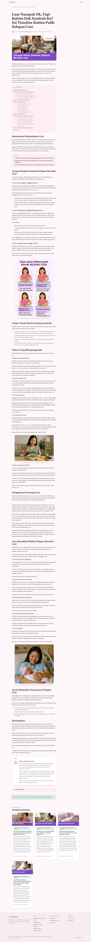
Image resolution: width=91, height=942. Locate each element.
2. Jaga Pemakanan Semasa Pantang (25, 120)
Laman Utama (14, 7)
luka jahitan (45, 398)
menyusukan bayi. (34, 190)
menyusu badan (27, 562)
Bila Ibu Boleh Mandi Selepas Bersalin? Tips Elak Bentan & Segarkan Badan (34, 165)
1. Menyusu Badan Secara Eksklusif (25, 118)
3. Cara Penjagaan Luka (22, 108)
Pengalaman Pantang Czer (19, 114)
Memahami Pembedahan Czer (20, 90)
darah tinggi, (19, 368)
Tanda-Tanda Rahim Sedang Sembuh (21, 100)
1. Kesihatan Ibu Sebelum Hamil (24, 104)
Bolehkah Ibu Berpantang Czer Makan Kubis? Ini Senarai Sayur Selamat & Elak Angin (34, 161)
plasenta (39, 151)
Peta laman (70, 920)
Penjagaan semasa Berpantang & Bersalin (26, 7)
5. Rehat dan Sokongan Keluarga (24, 111)
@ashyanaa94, (34, 496)
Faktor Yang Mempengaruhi (19, 102)
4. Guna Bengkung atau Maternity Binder (26, 123)
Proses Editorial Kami (54, 920)
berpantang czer (25, 582)
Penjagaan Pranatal (37, 928)
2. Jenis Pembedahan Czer (23, 106)
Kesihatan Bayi (36, 922)
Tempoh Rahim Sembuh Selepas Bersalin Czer (23, 92)
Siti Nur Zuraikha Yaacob (26, 31)
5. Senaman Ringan (21, 125)
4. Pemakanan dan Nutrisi (22, 110)
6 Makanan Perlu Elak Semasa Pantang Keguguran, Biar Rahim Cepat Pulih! (34, 158)
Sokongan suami (16, 478)
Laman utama (71, 918)
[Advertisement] (69, 28)
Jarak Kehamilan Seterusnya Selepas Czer (23, 128)
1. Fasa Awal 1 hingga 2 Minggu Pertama (24, 94)
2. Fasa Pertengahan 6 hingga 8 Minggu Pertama (25, 96)
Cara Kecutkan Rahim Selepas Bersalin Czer (23, 116)
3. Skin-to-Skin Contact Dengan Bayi (25, 121)
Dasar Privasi (52, 922)
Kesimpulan (16, 130)
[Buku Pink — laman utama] (12, 2)
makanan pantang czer (26, 425)
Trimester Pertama (37, 930)
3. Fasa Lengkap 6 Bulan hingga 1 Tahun (24, 98)
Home (81, 2)
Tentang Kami (52, 918)
